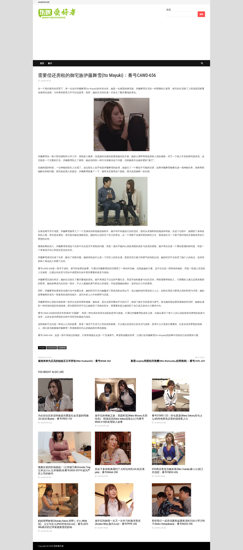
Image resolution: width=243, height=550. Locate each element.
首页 (42, 63)
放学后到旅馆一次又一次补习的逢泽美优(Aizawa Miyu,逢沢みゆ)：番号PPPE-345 (117, 522)
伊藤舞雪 (62, 348)
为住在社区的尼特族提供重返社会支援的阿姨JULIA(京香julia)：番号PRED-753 (63, 417)
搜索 (168, 9)
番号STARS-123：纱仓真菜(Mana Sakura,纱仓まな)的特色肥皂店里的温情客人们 (177, 417)
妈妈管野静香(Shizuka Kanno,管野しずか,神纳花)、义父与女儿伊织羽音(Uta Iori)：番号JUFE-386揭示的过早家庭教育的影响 (63, 524)
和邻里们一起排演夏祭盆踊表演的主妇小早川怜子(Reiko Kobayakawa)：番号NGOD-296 (178, 522)
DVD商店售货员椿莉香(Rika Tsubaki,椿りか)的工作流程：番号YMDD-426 (178, 471)
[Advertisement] (121, 41)
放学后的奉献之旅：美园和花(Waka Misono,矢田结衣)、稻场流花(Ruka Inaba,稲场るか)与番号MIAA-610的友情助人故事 (121, 418)
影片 (50, 63)
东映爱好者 (58, 546)
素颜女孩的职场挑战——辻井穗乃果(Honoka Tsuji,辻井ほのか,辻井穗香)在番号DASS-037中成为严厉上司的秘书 (64, 470)
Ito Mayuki (51, 348)
